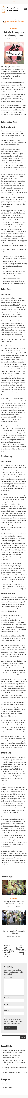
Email (6, 1004)
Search (23, 1037)
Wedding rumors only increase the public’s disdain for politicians (14, 902)
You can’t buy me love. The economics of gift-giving (14, 932)
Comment (8, 978)
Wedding (14, 28)
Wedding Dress (7, 1087)
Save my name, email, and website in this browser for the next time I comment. (13, 1021)
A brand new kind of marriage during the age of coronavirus (14, 1068)
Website (7, 1011)
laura (19, 39)
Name (6, 998)
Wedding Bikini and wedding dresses (14, 1072)
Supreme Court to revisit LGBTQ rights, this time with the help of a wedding (13, 1062)
